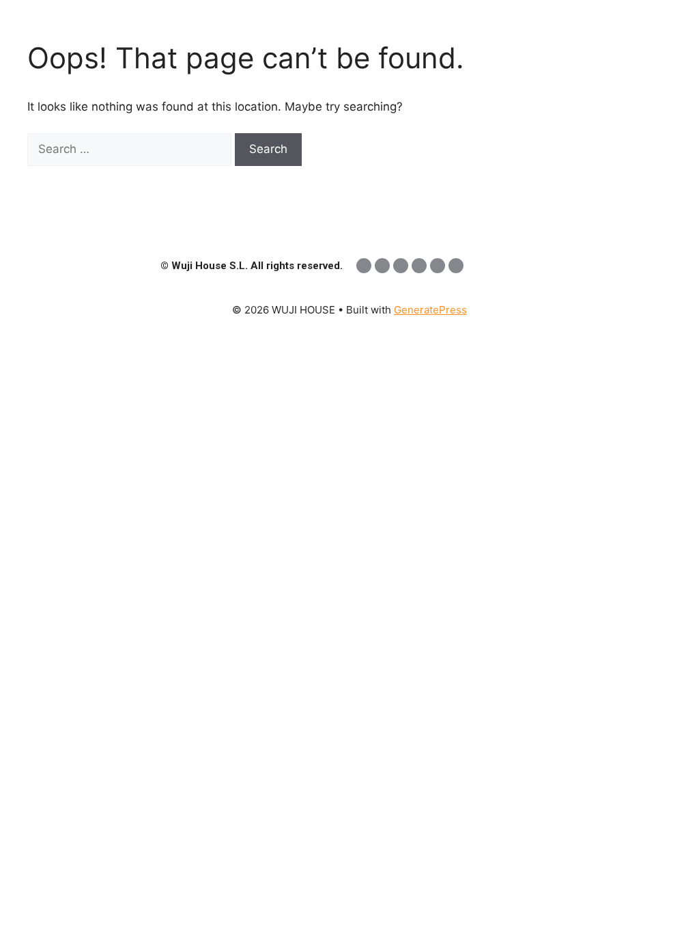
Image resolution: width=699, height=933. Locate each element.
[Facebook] (400, 265)
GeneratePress (430, 309)
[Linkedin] (363, 265)
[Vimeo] (419, 265)
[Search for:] (131, 149)
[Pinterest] (437, 265)
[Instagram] (382, 265)
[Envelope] (455, 265)
